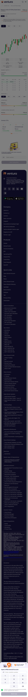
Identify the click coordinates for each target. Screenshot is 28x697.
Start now (14, 694)
